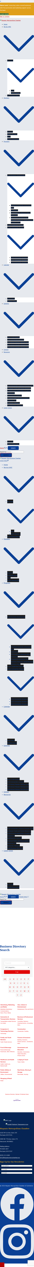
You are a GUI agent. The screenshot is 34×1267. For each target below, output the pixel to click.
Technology (3, 1033)
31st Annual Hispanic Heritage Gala (18, 342)
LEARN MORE (4, 14)
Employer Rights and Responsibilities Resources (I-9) (18, 842)
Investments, (30, 1041)
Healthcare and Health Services (7, 1061)
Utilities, (2, 1074)
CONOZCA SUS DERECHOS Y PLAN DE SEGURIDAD (19, 834)
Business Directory (10, 1094)
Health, (2, 1064)
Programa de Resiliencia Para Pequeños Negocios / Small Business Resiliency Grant (22, 220)
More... (19, 1025)
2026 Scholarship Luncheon (15, 340)
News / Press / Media (5, 1013)
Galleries (6, 303)
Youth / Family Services (6, 1042)
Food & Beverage (5, 1047)
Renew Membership (13, 139)
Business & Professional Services (25, 1018)
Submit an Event (12, 134)
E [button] (24, 979)
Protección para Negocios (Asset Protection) (21, 655)
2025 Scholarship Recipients (19, 260)
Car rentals (3, 1023)
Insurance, (24, 1039)
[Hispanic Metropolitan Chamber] (10, 20)
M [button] (10, 987)
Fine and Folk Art (29, 1009)
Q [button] (24, 987)
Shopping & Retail (6, 1078)
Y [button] (17, 995)
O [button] (17, 987)
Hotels (22, 1062)
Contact (6, 349)
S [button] (9, 991)
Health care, (7, 1064)
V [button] (20, 991)
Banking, (19, 1039)
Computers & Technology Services (6, 1030)
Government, (26, 1052)
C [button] (17, 979)
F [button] (28, 979)
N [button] (13, 987)
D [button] (21, 979)
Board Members (15, 93)
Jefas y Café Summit (13, 337)
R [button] (28, 987)
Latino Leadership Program (15, 225)
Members (6, 98)
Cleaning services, (22, 1023)
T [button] (13, 991)
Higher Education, (21, 1053)
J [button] (20, 983)
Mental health (3, 1066)
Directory (10, 132)
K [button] (24, 983)
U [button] (17, 991)
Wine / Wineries (11, 1051)
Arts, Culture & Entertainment (22, 1006)
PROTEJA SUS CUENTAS (14, 395)
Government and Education (22, 1048)
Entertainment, (21, 1009)
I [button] (17, 983)
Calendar (6, 265)
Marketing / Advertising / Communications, (6, 1010)
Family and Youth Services (5, 1038)
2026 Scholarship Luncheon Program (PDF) (20, 386)
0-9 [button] (5, 979)
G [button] (10, 983)
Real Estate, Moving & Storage (24, 1071)
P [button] (21, 987)
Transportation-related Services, (8, 1021)
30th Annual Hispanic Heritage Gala (18, 345)
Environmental (8, 1074)
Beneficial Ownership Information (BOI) (21, 648)
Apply (9, 137)
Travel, (19, 1062)
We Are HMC (7, 27)
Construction (21, 1029)
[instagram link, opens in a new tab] (17, 1260)
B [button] (13, 979)
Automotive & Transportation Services (7, 1018)
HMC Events (11, 299)
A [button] (10, 979)
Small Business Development (16, 175)
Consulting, (20, 1021)
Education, (20, 1052)
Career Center (8, 408)
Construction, (20, 1031)
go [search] (17, 972)
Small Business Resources (15, 405)
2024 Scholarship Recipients (19, 262)
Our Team (10, 60)
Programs (6, 141)
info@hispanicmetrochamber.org (10, 1157)
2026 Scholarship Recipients (19, 257)
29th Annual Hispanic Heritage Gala (18, 347)
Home (5, 24)
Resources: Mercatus (13, 403)
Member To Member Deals (22, 1094)
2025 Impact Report (13, 95)
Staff (12, 91)
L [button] (27, 983)
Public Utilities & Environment (5, 1071)
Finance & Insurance (23, 1037)
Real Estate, (20, 1074)
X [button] (28, 991)
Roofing (26, 1031)
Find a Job (10, 441)
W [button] (24, 991)
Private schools (21, 1055)
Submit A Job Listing (13, 444)
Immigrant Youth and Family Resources (19, 388)
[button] (4, 448)
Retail (1, 1080)
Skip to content (4, 16)
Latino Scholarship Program (15, 227)
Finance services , (21, 1041)
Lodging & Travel (22, 1059)
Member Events (12, 301)
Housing (26, 1074)
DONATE (13, 448)
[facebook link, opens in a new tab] (17, 1221)
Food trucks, (3, 1051)
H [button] (14, 983)
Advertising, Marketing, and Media (7, 1006)
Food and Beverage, (5, 1050)
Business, (26, 1021)
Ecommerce (14, 210)
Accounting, (30, 1023)
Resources (7, 352)
